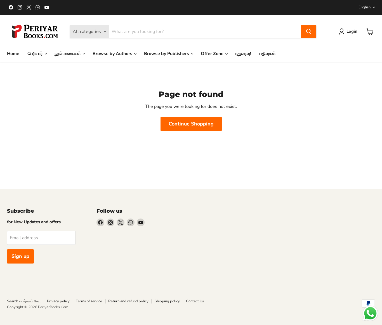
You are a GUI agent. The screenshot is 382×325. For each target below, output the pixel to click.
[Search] (308, 31)
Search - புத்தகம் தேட (24, 301)
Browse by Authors (113, 54)
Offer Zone (213, 54)
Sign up (20, 256)
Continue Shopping (191, 123)
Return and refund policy (128, 301)
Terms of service (89, 301)
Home (13, 54)
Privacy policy (58, 301)
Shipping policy (167, 301)
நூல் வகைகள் (68, 54)
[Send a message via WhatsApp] (370, 313)
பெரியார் (36, 54)
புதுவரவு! (243, 54)
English (365, 7)
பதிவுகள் (268, 54)
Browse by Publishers (167, 54)
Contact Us (195, 301)
